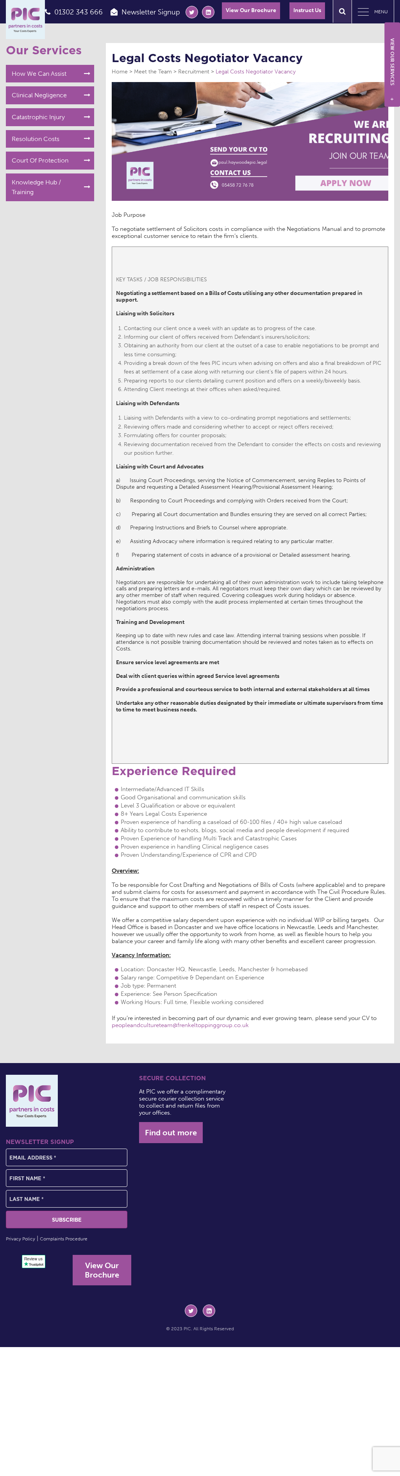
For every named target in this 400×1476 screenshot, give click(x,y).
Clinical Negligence (39, 95)
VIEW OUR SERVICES (392, 69)
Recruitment (193, 71)
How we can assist (39, 73)
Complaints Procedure (64, 1239)
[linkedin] (208, 12)
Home (120, 71)
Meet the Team (153, 71)
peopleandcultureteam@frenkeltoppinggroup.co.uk (180, 1025)
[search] (342, 11)
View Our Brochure (251, 10)
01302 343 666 (78, 12)
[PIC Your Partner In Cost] (25, 19)
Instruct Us (307, 10)
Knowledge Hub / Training (36, 187)
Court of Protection (40, 160)
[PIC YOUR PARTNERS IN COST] (32, 1101)
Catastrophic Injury (38, 117)
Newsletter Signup (150, 12)
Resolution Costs (35, 139)
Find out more (171, 1132)
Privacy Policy (20, 1239)
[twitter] (192, 12)
